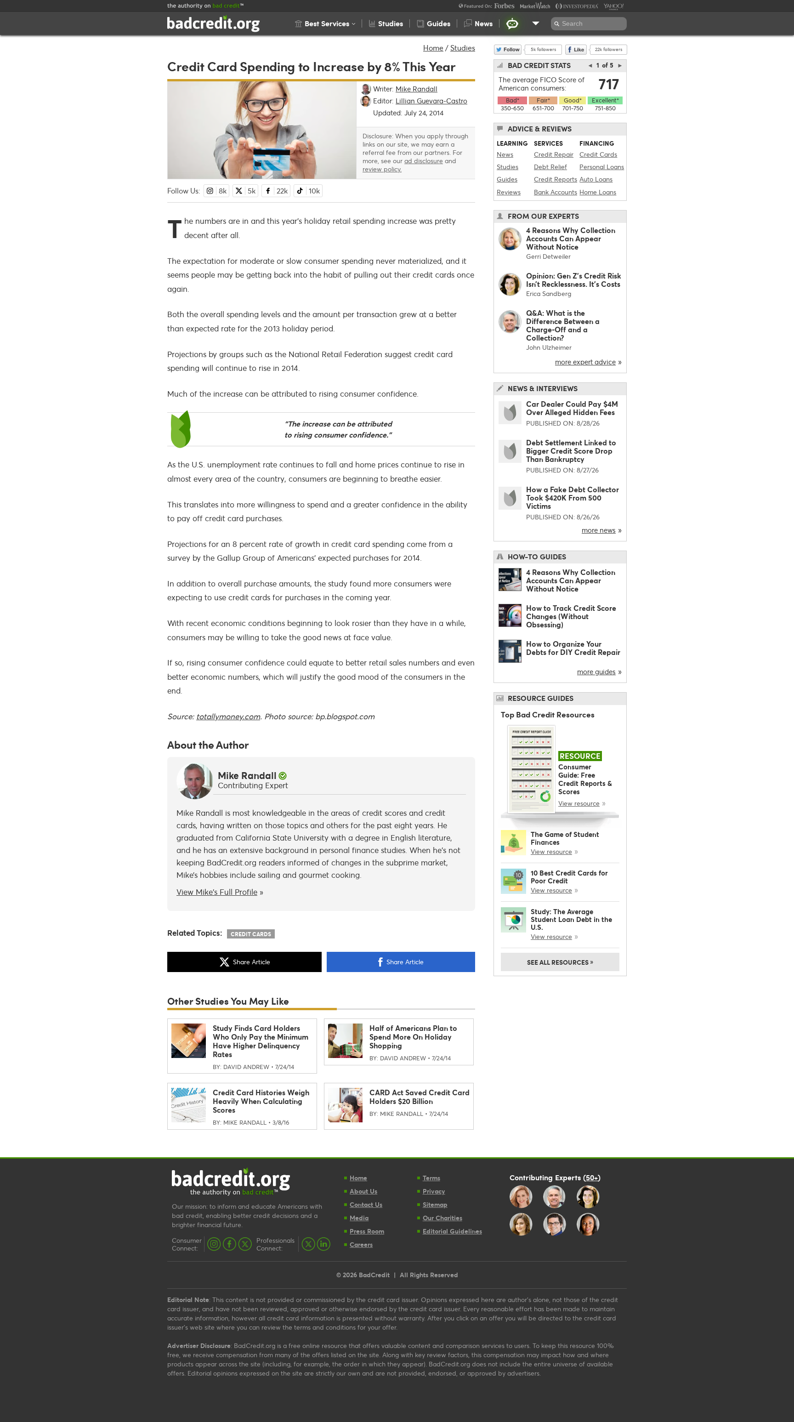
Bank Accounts (555, 192)
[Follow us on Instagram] (214, 1244)
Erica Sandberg (548, 293)
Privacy (434, 1191)
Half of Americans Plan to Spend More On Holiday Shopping (413, 1036)
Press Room (367, 1231)
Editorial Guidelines (452, 1231)
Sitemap (435, 1204)
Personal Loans (601, 166)
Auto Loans (596, 179)
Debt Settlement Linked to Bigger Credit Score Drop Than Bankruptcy (571, 451)
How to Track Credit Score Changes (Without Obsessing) (571, 616)
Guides (507, 179)
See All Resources (560, 961)
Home (433, 47)
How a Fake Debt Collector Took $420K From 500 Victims (572, 497)
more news (599, 530)
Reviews (509, 192)
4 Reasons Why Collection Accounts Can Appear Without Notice (570, 238)
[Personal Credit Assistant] (512, 23)
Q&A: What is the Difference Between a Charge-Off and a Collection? (563, 325)
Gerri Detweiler (548, 256)
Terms (431, 1177)
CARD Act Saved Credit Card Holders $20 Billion (419, 1096)
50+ (592, 1177)
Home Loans (597, 192)
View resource (579, 803)
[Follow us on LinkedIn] (323, 1244)
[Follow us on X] (245, 1244)
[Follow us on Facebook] (229, 1244)
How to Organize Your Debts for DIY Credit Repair (573, 648)
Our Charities (442, 1217)
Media (359, 1217)
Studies (462, 47)
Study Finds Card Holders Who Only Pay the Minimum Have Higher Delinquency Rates (260, 1041)
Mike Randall (247, 775)
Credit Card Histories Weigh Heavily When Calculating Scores (261, 1101)
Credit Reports (555, 179)
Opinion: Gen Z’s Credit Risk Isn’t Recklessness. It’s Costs (573, 280)
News (505, 154)
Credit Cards (251, 934)
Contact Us (366, 1204)
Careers (361, 1244)
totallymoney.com (228, 716)
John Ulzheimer (549, 347)
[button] (325, 23)
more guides (596, 671)
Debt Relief (550, 166)
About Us (363, 1191)
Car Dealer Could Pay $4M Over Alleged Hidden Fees (572, 408)
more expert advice (585, 361)
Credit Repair (553, 154)
